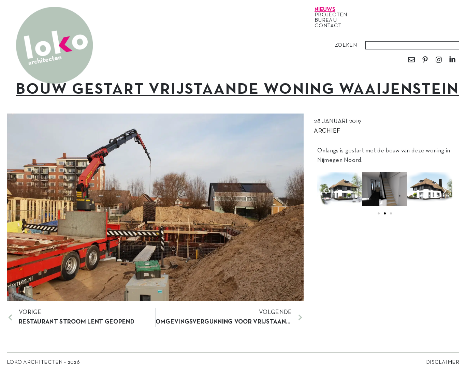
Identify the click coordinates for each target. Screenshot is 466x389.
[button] (325, 190)
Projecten (331, 15)
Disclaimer (442, 362)
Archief (327, 131)
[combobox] (412, 45)
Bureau (326, 20)
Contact (328, 26)
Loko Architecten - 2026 (43, 362)
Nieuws (325, 9)
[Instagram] (439, 59)
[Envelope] (411, 59)
